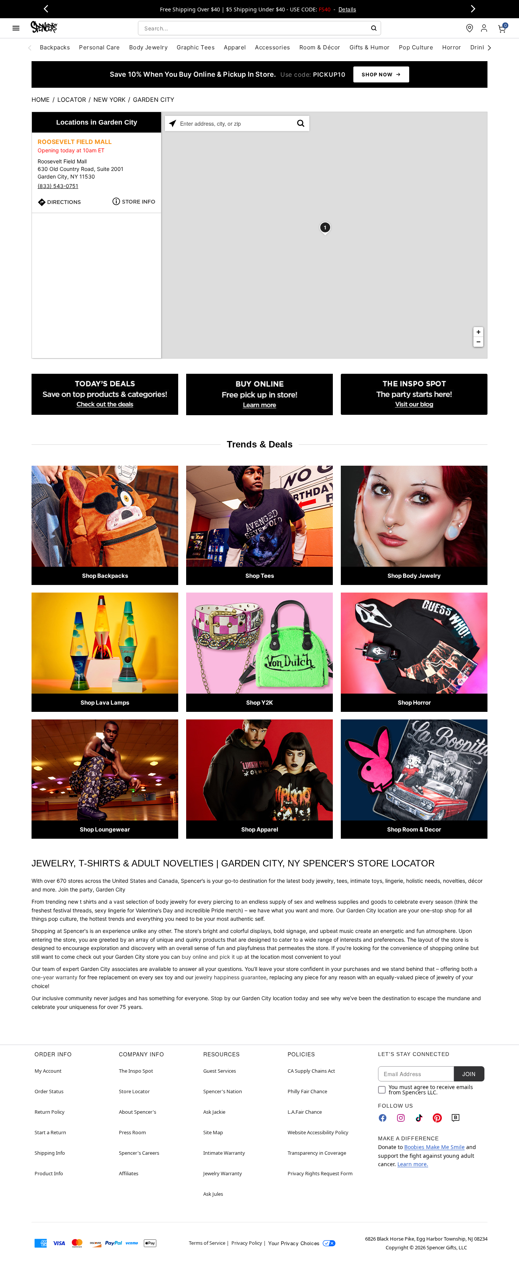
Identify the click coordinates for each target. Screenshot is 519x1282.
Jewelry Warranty (222, 1173)
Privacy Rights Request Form (320, 1173)
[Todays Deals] (105, 394)
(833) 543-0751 (58, 186)
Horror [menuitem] (451, 47)
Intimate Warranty (224, 1152)
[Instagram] (400, 1118)
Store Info (138, 202)
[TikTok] (419, 1118)
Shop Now (377, 74)
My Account (48, 1070)
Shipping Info (50, 1152)
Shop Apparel (259, 829)
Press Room (132, 1132)
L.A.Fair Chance (305, 1111)
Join (468, 1074)
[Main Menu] (16, 28)
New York (109, 99)
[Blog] (455, 1118)
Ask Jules (213, 1193)
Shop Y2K (259, 702)
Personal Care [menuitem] (99, 47)
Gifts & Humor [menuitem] (370, 47)
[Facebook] (382, 1118)
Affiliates (128, 1173)
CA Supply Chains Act (311, 1070)
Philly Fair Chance (307, 1091)
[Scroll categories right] (489, 47)
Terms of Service (207, 1242)
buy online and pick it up (212, 956)
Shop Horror (414, 702)
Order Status (49, 1091)
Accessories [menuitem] (272, 47)
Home (41, 99)
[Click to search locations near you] (172, 123)
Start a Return (50, 1132)
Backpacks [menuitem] (55, 47)
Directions (64, 202)
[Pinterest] (437, 1118)
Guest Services (219, 1070)
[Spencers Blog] (414, 394)
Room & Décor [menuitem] (319, 47)
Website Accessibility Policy (318, 1132)
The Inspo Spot (136, 1070)
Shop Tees (259, 575)
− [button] (478, 342)
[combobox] (259, 28)
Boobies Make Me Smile (434, 1147)
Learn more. (412, 1164)
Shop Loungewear (105, 829)
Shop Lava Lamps (105, 702)
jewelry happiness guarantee (230, 977)
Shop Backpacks (105, 575)
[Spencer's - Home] (44, 28)
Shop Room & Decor (414, 829)
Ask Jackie (214, 1111)
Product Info (49, 1173)
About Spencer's (137, 1111)
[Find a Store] (469, 28)
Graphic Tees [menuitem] (196, 47)
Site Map (213, 1132)
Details (347, 9)
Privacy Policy (246, 1242)
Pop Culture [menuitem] (416, 47)
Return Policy (50, 1111)
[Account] (485, 28)
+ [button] (478, 332)
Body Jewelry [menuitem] (148, 47)
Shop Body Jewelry (414, 575)
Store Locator (134, 1091)
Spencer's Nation (222, 1091)
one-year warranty (55, 977)
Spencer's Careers (139, 1152)
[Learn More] (259, 394)
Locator (71, 99)
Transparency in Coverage (317, 1152)
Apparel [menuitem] (235, 47)
